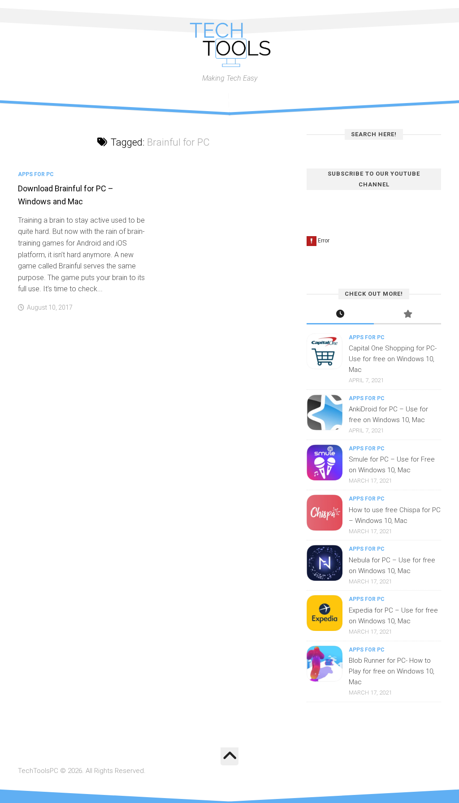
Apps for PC (36, 174)
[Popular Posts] (407, 314)
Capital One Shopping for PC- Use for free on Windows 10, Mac (393, 359)
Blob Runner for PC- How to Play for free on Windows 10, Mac (391, 671)
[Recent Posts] (340, 314)
